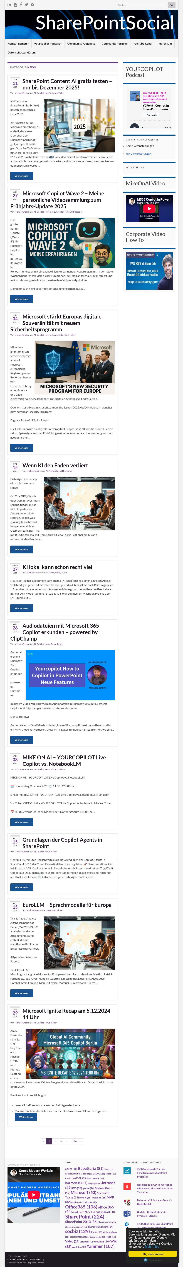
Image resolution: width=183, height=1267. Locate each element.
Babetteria (90, 1168)
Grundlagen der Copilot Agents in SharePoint (62, 842)
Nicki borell (91, 1202)
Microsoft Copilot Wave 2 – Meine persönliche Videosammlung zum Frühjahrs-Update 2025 (57, 199)
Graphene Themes (35, 1262)
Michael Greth (21, 93)
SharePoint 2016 (107, 1222)
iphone (88, 1188)
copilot (87, 1174)
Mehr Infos (152, 1246)
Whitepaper (76, 211)
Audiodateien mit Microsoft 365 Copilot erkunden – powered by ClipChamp (54, 632)
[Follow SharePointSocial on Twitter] (26, 3)
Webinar (61, 769)
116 (74, 1141)
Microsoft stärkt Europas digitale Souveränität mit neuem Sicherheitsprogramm (56, 322)
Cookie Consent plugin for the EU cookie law (153, 1260)
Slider (61, 211)
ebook (110, 1173)
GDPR (80, 1178)
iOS (77, 1188)
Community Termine (114, 43)
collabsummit (73, 1173)
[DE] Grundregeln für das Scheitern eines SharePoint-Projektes (152, 1173)
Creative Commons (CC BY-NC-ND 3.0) (26, 1259)
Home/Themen (17, 43)
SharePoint (84, 1216)
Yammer (100, 1246)
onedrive (79, 1212)
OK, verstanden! (153, 1254)
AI (35, 93)
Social (96, 1232)
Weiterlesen (21, 175)
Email (70, 1178)
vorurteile (87, 1241)
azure (71, 1168)
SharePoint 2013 (81, 1222)
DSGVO (99, 1173)
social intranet (80, 1236)
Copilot (40, 93)
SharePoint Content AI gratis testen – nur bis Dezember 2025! (67, 84)
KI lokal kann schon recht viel (57, 567)
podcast (108, 1212)
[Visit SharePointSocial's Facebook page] (21, 3)
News (55, 93)
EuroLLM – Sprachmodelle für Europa (67, 904)
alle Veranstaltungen (138, 153)
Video (72, 1241)
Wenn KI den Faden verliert (55, 465)
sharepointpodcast (76, 1226)
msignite (99, 1197)
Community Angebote (81, 43)
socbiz (77, 1231)
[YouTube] (15, 3)
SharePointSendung (100, 1226)
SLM (67, 335)
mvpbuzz (77, 1202)
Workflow (79, 1247)
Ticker (61, 93)
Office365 (81, 1206)
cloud (108, 1169)
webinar (102, 1241)
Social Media (97, 1237)
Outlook (93, 1212)
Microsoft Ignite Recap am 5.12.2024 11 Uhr (66, 1013)
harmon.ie (76, 1183)
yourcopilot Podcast (47, 43)
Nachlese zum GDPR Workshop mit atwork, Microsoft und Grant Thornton (155, 1188)
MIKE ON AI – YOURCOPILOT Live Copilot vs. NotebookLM (64, 760)
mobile (85, 1197)
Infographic (95, 1183)
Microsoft (83, 1192)
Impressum (165, 43)
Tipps (110, 1236)
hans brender (95, 1178)
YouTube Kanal (142, 43)
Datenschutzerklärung (22, 52)
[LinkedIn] (9, 3)
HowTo (48, 93)
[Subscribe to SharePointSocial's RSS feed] (32, 3)
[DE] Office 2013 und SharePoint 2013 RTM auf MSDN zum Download (155, 1227)
